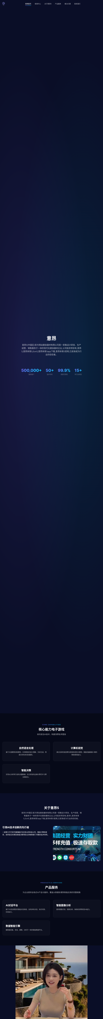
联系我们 (77, 4)
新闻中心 (38, 4)
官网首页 (28, 4)
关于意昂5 (47, 4)
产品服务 (58, 4)
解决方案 (68, 4)
